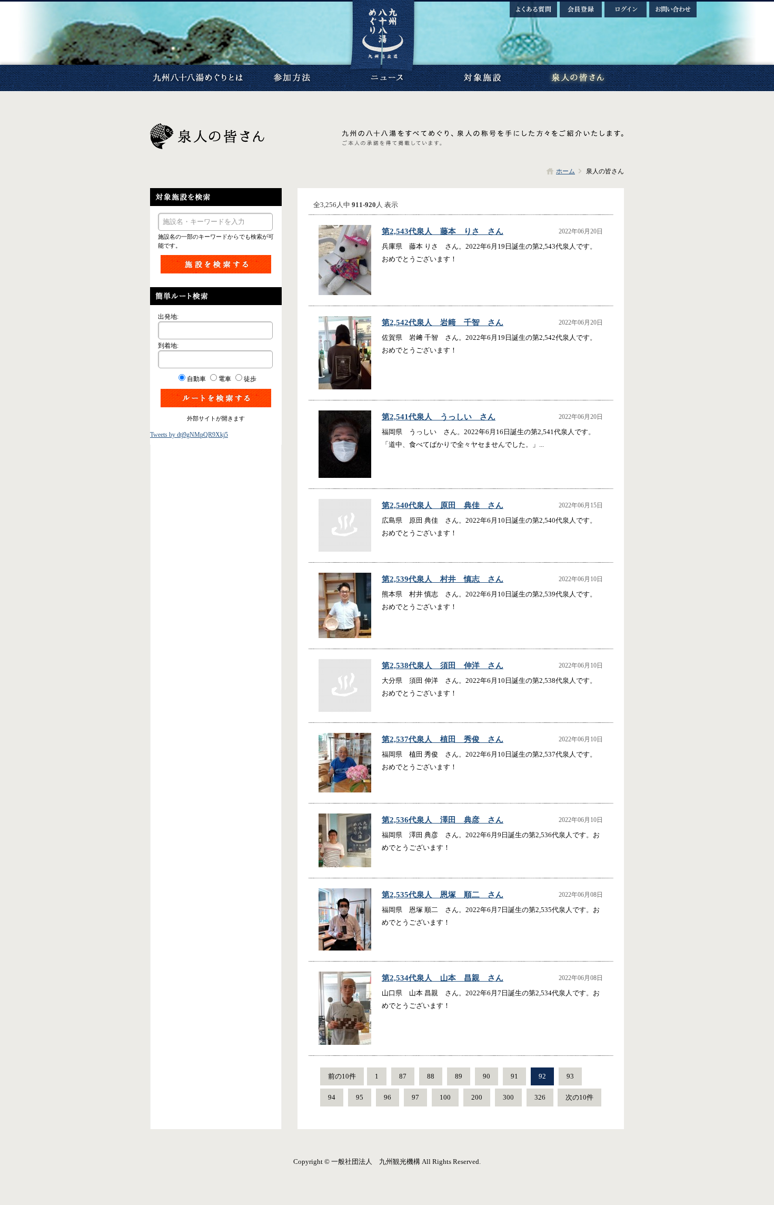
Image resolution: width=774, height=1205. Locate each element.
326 (539, 1097)
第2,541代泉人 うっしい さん (438, 417)
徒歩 (250, 379)
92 (542, 1076)
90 (486, 1076)
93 (570, 1076)
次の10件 (579, 1097)
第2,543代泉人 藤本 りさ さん (442, 231)
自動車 (196, 379)
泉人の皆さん (576, 78)
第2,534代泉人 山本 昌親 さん (442, 978)
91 (514, 1076)
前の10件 (342, 1076)
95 (359, 1097)
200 (476, 1097)
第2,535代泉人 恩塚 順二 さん (442, 894)
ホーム (565, 171)
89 (458, 1076)
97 (415, 1097)
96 (387, 1097)
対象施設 (481, 78)
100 (445, 1097)
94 (331, 1097)
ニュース (387, 78)
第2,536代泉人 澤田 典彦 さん (442, 820)
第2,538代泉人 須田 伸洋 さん (442, 665)
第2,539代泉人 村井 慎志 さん (442, 579)
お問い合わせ (673, 9)
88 (430, 1076)
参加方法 (292, 78)
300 (508, 1097)
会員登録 (581, 9)
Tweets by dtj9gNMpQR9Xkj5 (189, 434)
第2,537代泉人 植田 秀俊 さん (442, 739)
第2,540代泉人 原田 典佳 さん (442, 505)
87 (402, 1076)
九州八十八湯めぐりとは (197, 78)
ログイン (625, 9)
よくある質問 (533, 9)
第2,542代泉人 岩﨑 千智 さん (442, 322)
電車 (225, 379)
